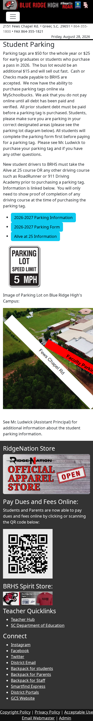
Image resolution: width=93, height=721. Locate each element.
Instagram (21, 644)
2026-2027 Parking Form (37, 227)
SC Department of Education (37, 625)
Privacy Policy (47, 712)
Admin (65, 718)
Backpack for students (32, 668)
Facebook (20, 650)
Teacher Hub (23, 619)
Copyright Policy (15, 712)
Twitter (17, 656)
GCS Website (23, 698)
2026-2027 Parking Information (43, 217)
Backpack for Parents (31, 674)
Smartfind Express (28, 686)
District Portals (25, 692)
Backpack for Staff (28, 680)
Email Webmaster (38, 718)
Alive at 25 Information (35, 236)
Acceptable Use (78, 712)
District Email (23, 662)
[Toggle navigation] (13, 17)
